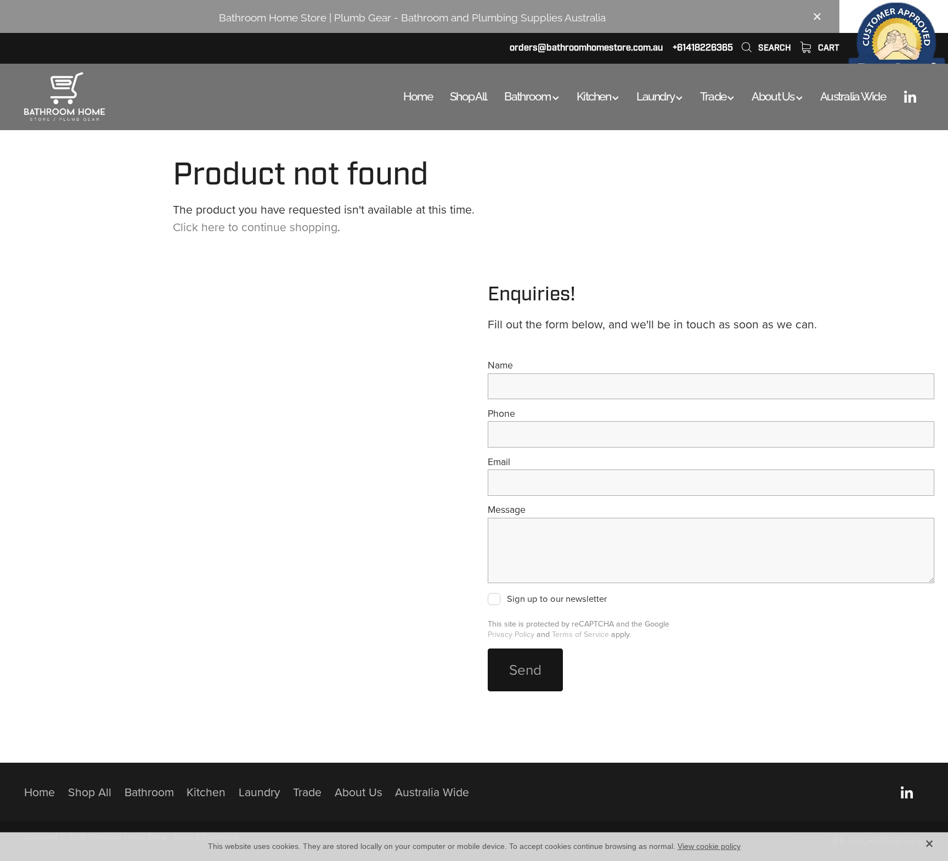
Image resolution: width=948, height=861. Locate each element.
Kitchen (594, 95)
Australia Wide (852, 95)
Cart (827, 47)
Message (507, 510)
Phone (501, 413)
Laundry (655, 95)
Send (525, 669)
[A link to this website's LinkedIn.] (910, 96)
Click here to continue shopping (255, 227)
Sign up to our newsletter (557, 599)
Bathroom (528, 95)
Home (417, 95)
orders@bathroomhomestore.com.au (586, 47)
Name (500, 365)
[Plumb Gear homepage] (114, 96)
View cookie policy (709, 846)
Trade (714, 95)
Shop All (468, 95)
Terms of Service (580, 634)
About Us (774, 95)
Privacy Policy (511, 634)
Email (499, 462)
